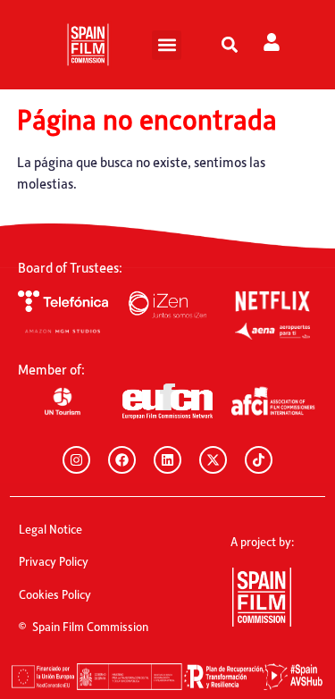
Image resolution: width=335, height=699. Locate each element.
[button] (166, 45)
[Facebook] (122, 460)
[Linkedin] (167, 460)
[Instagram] (76, 460)
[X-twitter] (213, 460)
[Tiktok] (258, 460)
